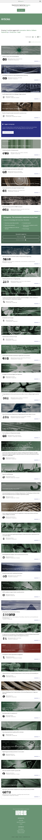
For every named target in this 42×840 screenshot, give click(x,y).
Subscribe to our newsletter (20, 239)
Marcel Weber (20, 171)
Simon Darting (18, 638)
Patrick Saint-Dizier (19, 58)
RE (21, 1)
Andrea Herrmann (14, 171)
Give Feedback (21, 829)
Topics (22, 10)
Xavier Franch (27, 209)
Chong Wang (19, 794)
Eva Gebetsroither (18, 261)
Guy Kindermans (11, 594)
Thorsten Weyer (21, 616)
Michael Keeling (23, 357)
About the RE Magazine (21, 822)
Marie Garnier (13, 58)
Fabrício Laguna (11, 656)
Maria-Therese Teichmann (10, 261)
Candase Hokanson (18, 435)
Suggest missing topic (8, 132)
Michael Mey (11, 320)
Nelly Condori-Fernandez (25, 794)
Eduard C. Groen (14, 575)
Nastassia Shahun (12, 376)
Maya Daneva (14, 794)
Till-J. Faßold (11, 301)
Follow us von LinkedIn (20, 236)
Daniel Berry (26, 152)
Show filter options (29, 36)
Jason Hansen (11, 538)
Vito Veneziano (25, 397)
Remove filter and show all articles (35, 41)
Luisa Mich (16, 152)
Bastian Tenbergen (9, 616)
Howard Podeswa (12, 457)
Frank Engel (29, 416)
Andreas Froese (27, 616)
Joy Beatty (12, 435)
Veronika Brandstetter (5, 617)
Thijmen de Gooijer (17, 357)
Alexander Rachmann (17, 416)
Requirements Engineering (21, 5)
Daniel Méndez (16, 281)
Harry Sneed (11, 496)
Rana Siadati (16, 397)
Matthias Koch (19, 575)
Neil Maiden (11, 715)
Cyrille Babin (11, 675)
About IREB (21, 820)
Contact (21, 823)
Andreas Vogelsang (27, 281)
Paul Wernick (20, 397)
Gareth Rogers (11, 96)
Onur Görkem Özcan (21, 190)
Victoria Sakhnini (20, 152)
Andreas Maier (13, 638)
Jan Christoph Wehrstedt (34, 616)
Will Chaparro (28, 357)
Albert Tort (11, 695)
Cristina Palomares (17, 209)
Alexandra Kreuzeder (31, 261)
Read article (36, 61)
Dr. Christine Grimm (14, 190)
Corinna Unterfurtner (24, 261)
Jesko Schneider (24, 416)
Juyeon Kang (20, 77)
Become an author (21, 832)
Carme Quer (23, 209)
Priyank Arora (11, 556)
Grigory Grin (11, 734)
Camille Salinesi (11, 773)
